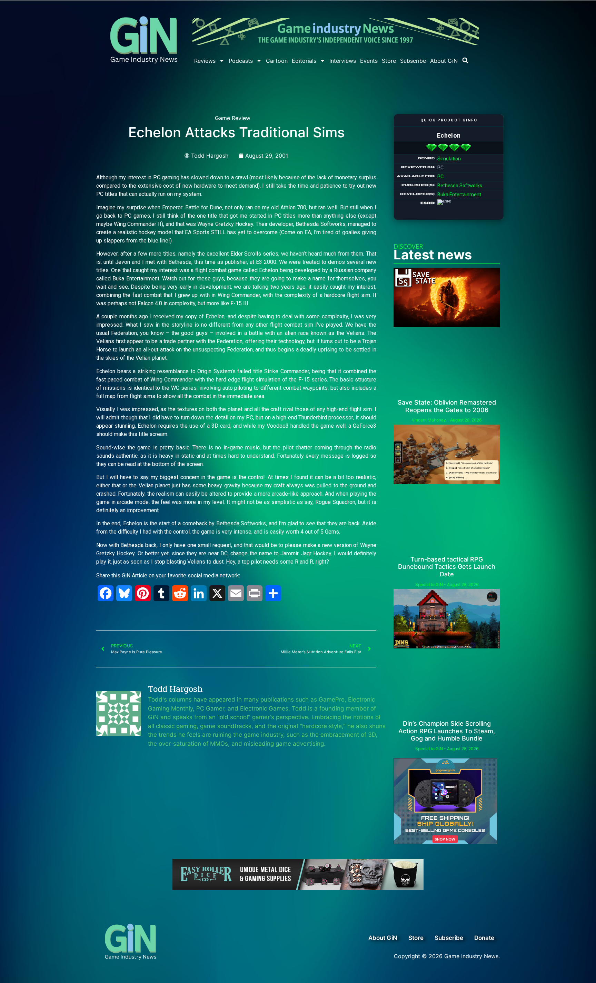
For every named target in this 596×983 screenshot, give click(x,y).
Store (389, 60)
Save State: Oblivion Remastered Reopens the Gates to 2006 (447, 406)
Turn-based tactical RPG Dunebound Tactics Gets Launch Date (446, 567)
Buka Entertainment (459, 194)
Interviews (342, 60)
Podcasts (241, 60)
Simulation (449, 158)
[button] (465, 60)
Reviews (205, 60)
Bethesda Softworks (459, 185)
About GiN (444, 60)
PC (440, 176)
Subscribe (413, 60)
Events (369, 60)
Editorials (304, 60)
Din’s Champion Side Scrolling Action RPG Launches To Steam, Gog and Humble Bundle (446, 731)
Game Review (232, 118)
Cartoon (277, 60)
